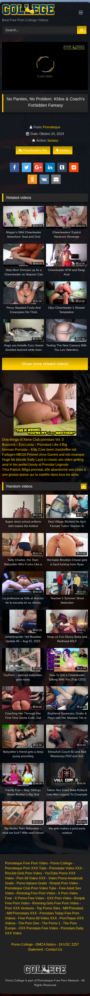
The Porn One (28, 923)
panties (64, 150)
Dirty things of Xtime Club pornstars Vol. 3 (33, 439)
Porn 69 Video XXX (31, 878)
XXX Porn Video (59, 898)
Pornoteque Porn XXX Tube (25, 868)
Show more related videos (45, 364)
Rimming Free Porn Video (36, 893)
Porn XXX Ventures (19, 908)
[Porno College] (37, 10)
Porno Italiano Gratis (32, 883)
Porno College (61, 863)
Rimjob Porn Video (64, 883)
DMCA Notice (46, 944)
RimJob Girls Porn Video (23, 873)
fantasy (53, 140)
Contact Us (54, 949)
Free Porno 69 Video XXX (37, 918)
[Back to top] (77, 984)
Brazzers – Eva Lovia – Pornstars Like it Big (34, 444)
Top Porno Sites (48, 908)
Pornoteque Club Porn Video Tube (30, 888)
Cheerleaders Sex (35, 150)
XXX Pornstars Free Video (38, 928)
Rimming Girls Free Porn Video (55, 903)
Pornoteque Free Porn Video (26, 863)
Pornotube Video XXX (65, 868)
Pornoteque (51, 127)
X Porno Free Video (29, 898)
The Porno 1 (51, 923)
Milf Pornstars (73, 908)
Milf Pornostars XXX (22, 913)
